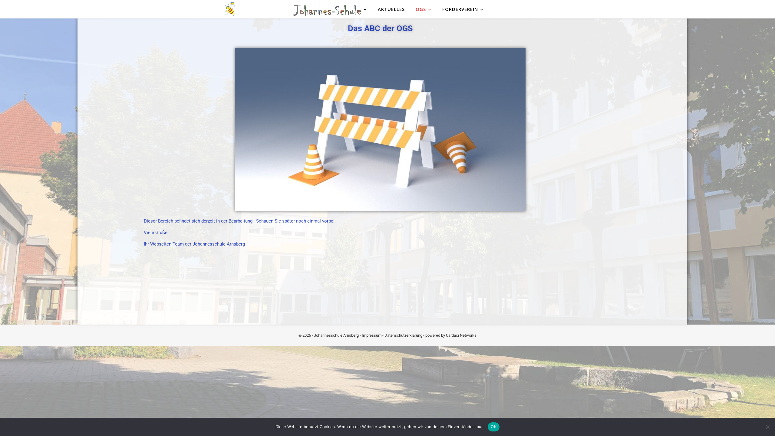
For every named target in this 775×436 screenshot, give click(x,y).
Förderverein (460, 9)
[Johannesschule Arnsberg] (230, 9)
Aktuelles (391, 9)
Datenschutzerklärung (403, 335)
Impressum (371, 335)
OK (493, 426)
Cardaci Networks (461, 335)
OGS (421, 9)
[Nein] (767, 427)
